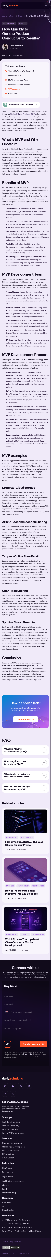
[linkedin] (5, 1086)
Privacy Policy (28, 1054)
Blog (20, 16)
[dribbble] (21, 1086)
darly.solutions (8, 16)
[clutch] (13, 1086)
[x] (13, 1094)
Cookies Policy (8, 1253)
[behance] (29, 1086)
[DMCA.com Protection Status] (11, 1247)
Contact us (22, 679)
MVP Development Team (18, 80)
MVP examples (14, 89)
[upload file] (7, 1044)
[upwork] (5, 1094)
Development (11, 837)
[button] (25, 80)
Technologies (9, 23)
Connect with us (25, 719)
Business (22, 23)
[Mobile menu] (46, 5)
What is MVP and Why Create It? (21, 71)
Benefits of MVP (14, 75)
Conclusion (12, 93)
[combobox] (8, 1012)
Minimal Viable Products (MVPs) (23, 114)
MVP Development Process (19, 84)
